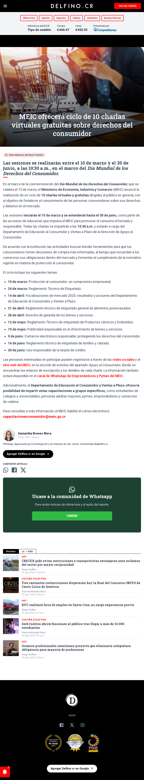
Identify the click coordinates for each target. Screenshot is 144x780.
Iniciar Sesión (127, 6)
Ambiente (92, 18)
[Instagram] (82, 725)
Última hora (29, 18)
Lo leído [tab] (27, 551)
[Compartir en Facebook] (14, 470)
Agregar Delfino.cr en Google (26, 454)
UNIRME (72, 516)
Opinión (46, 18)
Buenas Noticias (112, 18)
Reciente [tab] (11, 551)
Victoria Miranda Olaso (34, 591)
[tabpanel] (72, 607)
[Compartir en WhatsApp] (5, 470)
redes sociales (123, 360)
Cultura (76, 18)
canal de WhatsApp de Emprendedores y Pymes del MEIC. (80, 376)
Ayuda (72, 715)
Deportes (61, 18)
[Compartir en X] (23, 470)
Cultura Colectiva (34, 578)
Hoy (72, 109)
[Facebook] (61, 725)
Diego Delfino (29, 569)
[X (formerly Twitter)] (72, 725)
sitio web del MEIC (16, 365)
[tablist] (72, 551)
